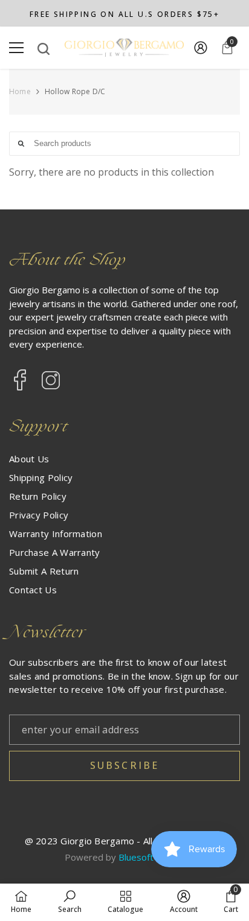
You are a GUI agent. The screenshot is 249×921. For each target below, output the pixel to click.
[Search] (43, 49)
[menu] (16, 47)
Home (20, 92)
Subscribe (125, 765)
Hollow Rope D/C (75, 91)
